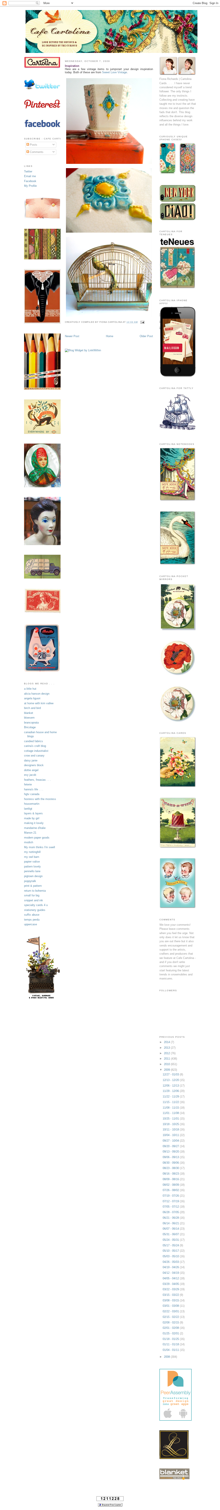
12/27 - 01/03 (171, 1074)
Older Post (146, 336)
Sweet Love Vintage (114, 72)
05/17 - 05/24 (171, 1245)
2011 (167, 1058)
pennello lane (32, 871)
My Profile (30, 185)
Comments (36, 152)
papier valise (32, 861)
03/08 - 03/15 (171, 1300)
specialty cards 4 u (36, 905)
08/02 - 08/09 (171, 1184)
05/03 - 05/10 (171, 1256)
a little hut (30, 688)
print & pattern (33, 885)
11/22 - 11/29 (171, 1096)
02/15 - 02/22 (171, 1317)
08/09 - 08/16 (171, 1179)
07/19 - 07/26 (171, 1195)
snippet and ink (33, 900)
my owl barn (31, 856)
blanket (28, 713)
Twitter (28, 171)
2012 (167, 1053)
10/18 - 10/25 (171, 1124)
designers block (34, 765)
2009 (167, 1069)
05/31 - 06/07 (171, 1234)
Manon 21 (30, 832)
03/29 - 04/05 (171, 1284)
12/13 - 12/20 (171, 1080)
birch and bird (32, 708)
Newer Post (72, 336)
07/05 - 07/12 (171, 1206)
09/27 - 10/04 (171, 1140)
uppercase (30, 924)
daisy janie (30, 760)
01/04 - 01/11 (171, 1350)
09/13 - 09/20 (171, 1151)
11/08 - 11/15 (171, 1107)
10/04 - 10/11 (171, 1135)
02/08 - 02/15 (171, 1322)
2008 (167, 1356)
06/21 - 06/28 (171, 1217)
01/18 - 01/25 (171, 1339)
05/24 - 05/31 (171, 1239)
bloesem (29, 717)
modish (28, 842)
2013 (167, 1047)
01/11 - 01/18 (171, 1344)
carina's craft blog (35, 746)
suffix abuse (31, 914)
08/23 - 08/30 (171, 1168)
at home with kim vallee (38, 703)
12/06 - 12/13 (171, 1085)
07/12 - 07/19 (171, 1201)
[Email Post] (142, 322)
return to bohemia (35, 890)
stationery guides (34, 910)
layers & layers (33, 813)
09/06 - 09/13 (171, 1157)
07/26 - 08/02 (171, 1190)
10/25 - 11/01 (171, 1118)
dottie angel (31, 770)
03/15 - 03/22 (171, 1294)
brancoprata (31, 722)
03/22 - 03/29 (171, 1289)
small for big (31, 895)
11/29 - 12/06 (171, 1091)
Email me (30, 176)
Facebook (30, 181)
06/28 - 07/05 (171, 1212)
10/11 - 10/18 (171, 1129)
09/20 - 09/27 (171, 1146)
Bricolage (30, 727)
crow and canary (34, 755)
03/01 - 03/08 (171, 1305)
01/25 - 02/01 (171, 1333)
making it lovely (34, 823)
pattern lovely (32, 866)
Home (109, 336)
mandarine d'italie (35, 828)
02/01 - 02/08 (171, 1327)
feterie (28, 784)
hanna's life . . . (33, 789)
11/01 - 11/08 (171, 1113)
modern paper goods (36, 837)
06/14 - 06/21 (171, 1223)
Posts (33, 144)
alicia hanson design (36, 693)
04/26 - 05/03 (171, 1261)
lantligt (28, 808)
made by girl (31, 818)
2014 (167, 1042)
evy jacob (30, 774)
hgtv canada (31, 794)
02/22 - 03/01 (171, 1311)
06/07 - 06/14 (171, 1228)
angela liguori (32, 698)
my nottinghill (32, 852)
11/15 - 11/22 (171, 1102)
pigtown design (33, 876)
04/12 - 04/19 (171, 1272)
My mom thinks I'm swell (39, 847)
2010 (167, 1064)
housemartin (31, 803)
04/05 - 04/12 (171, 1278)
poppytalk (30, 881)
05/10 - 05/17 (171, 1250)
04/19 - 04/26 (171, 1267)
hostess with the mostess (40, 799)
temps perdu (32, 919)
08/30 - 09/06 (171, 1162)
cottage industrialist (36, 750)
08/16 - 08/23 (171, 1173)
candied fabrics (33, 741)
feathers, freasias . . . (37, 779)
